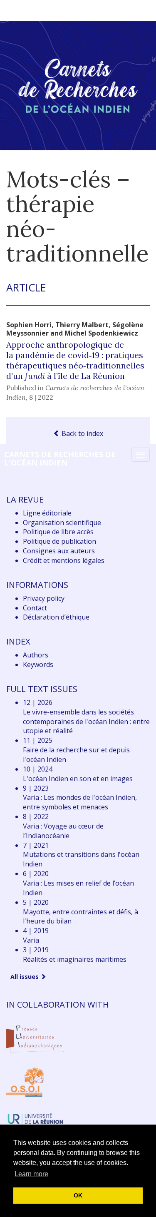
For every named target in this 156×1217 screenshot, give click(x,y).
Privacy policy (43, 598)
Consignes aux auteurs (59, 550)
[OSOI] (25, 1081)
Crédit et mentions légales (63, 560)
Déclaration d (56, 617)
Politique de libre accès (58, 531)
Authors (35, 655)
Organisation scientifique (62, 522)
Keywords (38, 664)
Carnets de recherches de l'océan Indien (60, 458)
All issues (25, 977)
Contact (35, 607)
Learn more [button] (31, 1173)
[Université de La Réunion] (35, 1117)
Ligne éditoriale (47, 513)
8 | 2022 (41, 397)
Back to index (81, 433)
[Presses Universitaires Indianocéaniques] (35, 1037)
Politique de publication (59, 541)
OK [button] (78, 1195)
